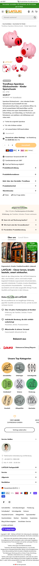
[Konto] (32, 11)
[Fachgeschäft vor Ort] (29, 11)
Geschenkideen (7, 24)
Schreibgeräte (16, 511)
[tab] (12, 238)
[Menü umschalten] (3, 11)
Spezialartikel (30, 514)
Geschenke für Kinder (19, 24)
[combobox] (19, 17)
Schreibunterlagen (18, 508)
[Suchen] (35, 17)
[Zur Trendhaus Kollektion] (19, 75)
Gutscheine (33, 518)
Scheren (26, 511)
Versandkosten (17, 97)
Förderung (30, 508)
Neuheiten (24, 518)
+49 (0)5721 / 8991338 (11, 459)
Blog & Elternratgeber (9, 521)
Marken (16, 518)
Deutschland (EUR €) (11, 488)
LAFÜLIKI (10, 525)
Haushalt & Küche (7, 514)
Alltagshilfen (20, 514)
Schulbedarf (6, 511)
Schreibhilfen (6, 508)
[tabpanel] (19, 266)
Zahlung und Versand (19, 558)
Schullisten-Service (24, 521)
